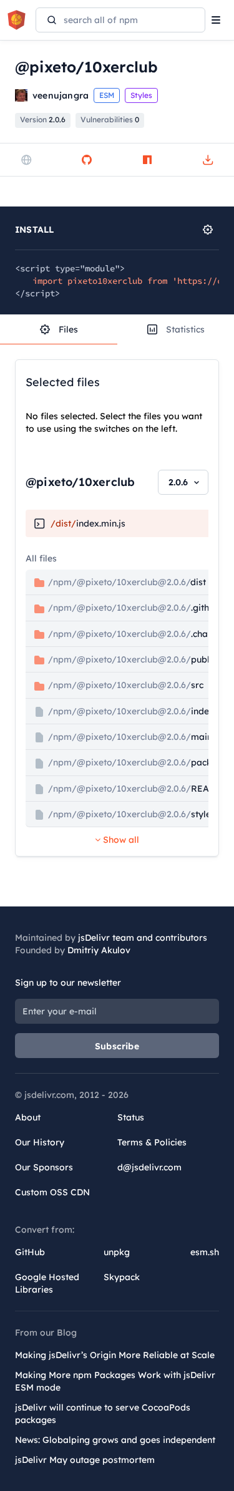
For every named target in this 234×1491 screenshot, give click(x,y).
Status (130, 1117)
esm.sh (204, 1252)
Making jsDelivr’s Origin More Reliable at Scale (115, 1355)
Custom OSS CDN (52, 1192)
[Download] (208, 159)
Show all (119, 839)
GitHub (30, 1252)
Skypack (122, 1277)
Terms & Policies (152, 1142)
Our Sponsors (44, 1167)
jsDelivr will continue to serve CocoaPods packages (102, 1413)
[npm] (147, 159)
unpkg (117, 1252)
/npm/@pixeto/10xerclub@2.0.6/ (126, 582)
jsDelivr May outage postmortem (85, 1459)
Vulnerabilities (109, 119)
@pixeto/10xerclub (80, 482)
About (28, 1117)
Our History (39, 1142)
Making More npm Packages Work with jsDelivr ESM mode (115, 1381)
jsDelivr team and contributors (142, 937)
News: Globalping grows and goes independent (115, 1439)
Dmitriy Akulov (98, 950)
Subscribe (117, 1046)
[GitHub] (87, 159)
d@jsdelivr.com (149, 1167)
